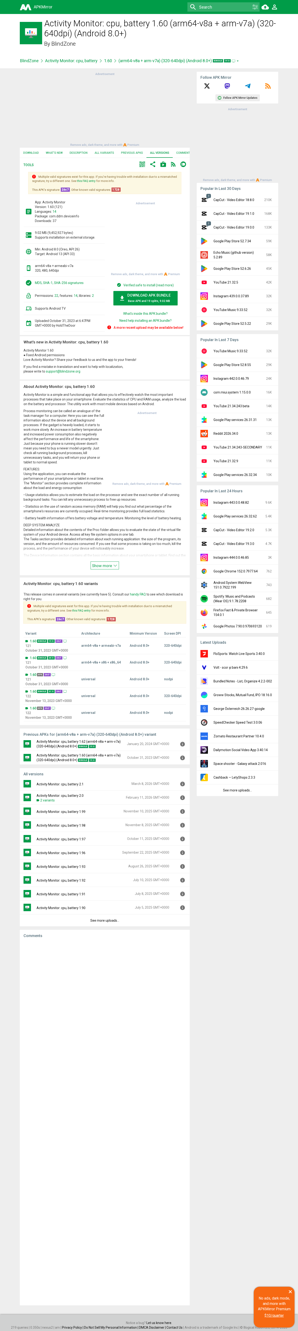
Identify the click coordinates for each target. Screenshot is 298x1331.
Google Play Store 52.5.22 (232, 323)
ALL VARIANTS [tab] (104, 152)
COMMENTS (184, 152)
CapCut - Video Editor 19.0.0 (233, 227)
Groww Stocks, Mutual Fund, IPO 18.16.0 (242, 695)
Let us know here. (159, 1323)
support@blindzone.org (63, 371)
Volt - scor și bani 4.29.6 (230, 667)
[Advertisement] (105, 109)
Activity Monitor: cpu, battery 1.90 (61, 908)
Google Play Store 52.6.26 (232, 268)
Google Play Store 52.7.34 (232, 241)
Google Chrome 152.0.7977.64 (235, 571)
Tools (29, 165)
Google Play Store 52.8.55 (232, 365)
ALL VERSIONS (159, 152)
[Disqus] (105, 1122)
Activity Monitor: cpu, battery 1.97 (61, 839)
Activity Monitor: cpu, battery (71, 60)
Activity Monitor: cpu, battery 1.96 (61, 853)
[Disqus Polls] (105, 1000)
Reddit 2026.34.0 (225, 433)
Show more (102, 565)
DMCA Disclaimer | (152, 1327)
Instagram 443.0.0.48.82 (231, 502)
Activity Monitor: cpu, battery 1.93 (61, 867)
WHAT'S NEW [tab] (54, 152)
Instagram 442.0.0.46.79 (231, 378)
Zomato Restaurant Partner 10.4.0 (238, 736)
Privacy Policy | (73, 1327)
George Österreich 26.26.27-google (239, 709)
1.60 (108, 60)
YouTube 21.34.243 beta (231, 406)
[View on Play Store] (163, 164)
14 (54, 211)
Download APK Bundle (149, 298)
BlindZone (63, 44)
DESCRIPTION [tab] (79, 152)
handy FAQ (138, 594)
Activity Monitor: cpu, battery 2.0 (60, 795)
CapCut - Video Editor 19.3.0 (233, 544)
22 (56, 296)
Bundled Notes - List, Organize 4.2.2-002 (242, 681)
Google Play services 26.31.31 (235, 420)
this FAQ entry (86, 181)
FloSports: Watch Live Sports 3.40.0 (239, 654)
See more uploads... (104, 920)
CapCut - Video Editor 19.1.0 (233, 214)
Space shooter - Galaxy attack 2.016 (239, 764)
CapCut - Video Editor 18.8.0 (233, 200)
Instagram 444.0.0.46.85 (231, 557)
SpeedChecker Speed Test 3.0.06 (237, 722)
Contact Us (174, 1327)
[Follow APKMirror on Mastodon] (227, 87)
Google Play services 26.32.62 (235, 516)
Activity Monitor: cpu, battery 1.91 (61, 894)
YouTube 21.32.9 (225, 461)
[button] (142, 164)
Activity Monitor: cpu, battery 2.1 (60, 784)
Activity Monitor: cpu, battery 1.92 (61, 880)
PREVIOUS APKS (132, 152)
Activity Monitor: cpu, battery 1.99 (61, 812)
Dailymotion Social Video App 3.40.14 (240, 750)
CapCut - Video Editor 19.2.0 (233, 530)
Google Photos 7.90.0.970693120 (237, 626)
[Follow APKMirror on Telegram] (248, 87)
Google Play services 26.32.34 (235, 475)
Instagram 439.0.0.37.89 (231, 296)
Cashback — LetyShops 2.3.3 (234, 777)
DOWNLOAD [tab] (31, 152)
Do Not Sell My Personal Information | (111, 1327)
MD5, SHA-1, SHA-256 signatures (59, 283)
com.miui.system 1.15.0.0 (232, 392)
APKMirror (43, 6)
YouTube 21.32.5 (225, 282)
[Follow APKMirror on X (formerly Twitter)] (207, 87)
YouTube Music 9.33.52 (230, 310)
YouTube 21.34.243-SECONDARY (237, 447)
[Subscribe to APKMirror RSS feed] (268, 87)
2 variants (47, 800)
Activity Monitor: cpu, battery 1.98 (61, 825)
